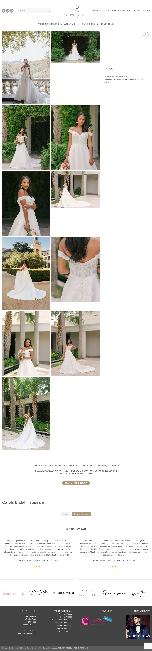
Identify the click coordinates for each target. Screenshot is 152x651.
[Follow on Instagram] (8, 11)
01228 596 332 (109, 471)
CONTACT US (107, 24)
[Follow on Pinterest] (12, 11)
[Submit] (49, 11)
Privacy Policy (65, 636)
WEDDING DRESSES (48, 24)
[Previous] (7, 547)
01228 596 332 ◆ (101, 11)
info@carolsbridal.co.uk (76, 474)
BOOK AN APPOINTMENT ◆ (122, 11)
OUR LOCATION (143, 11)
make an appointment (57, 471)
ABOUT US (69, 24)
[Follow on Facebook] (4, 11)
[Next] (145, 547)
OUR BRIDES (88, 24)
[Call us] (30, 600)
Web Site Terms (81, 636)
